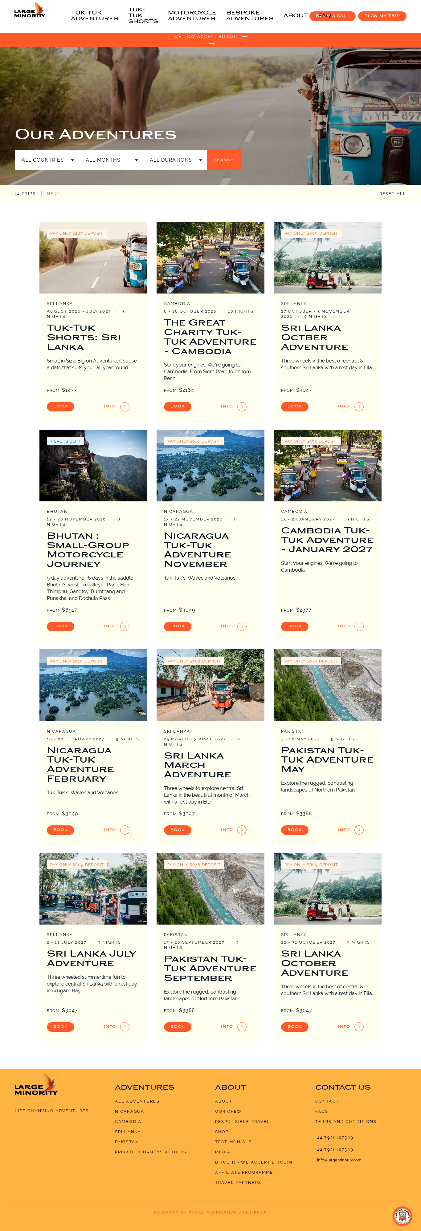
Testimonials (233, 1142)
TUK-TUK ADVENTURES (94, 16)
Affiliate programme (244, 1172)
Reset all (392, 193)
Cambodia (128, 1121)
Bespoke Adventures (250, 16)
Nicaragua (129, 1111)
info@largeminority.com (339, 1160)
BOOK (60, 406)
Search (224, 160)
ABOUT (296, 16)
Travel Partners (238, 1182)
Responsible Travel (242, 1121)
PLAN (382, 16)
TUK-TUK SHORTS (143, 16)
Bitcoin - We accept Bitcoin (253, 1162)
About (224, 1101)
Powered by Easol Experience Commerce (210, 1212)
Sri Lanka (128, 1131)
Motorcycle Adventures (192, 16)
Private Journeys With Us (150, 1152)
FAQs (322, 1111)
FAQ (324, 16)
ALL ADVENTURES (137, 1101)
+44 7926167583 (334, 1137)
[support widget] (402, 1216)
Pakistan (127, 1142)
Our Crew (228, 1111)
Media (223, 1152)
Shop (222, 1131)
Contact (327, 1101)
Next (53, 193)
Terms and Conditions (346, 1121)
